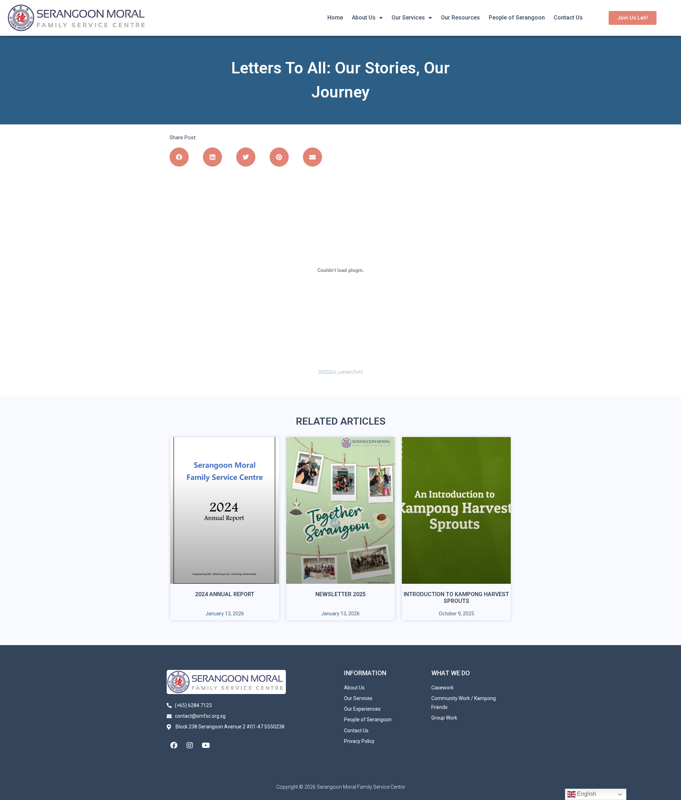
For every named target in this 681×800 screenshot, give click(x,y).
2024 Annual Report (224, 594)
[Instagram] (190, 745)
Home (335, 17)
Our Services (408, 17)
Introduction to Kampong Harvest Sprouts (456, 597)
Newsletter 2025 (340, 594)
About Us (364, 17)
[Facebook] (174, 745)
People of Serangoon (517, 17)
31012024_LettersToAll (340, 372)
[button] (179, 157)
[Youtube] (206, 745)
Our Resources (460, 17)
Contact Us (568, 17)
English (586, 794)
